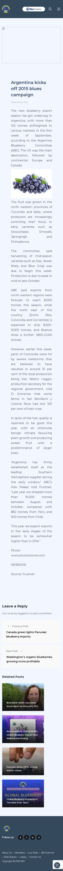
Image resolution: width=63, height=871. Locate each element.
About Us (7, 852)
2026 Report (10, 857)
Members (20, 852)
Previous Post (20, 626)
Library (23, 857)
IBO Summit (47, 852)
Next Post (12, 651)
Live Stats (33, 852)
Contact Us (35, 857)
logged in (23, 613)
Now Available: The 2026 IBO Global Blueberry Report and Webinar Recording (22, 735)
